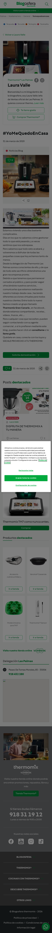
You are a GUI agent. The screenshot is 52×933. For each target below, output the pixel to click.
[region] (26, 466)
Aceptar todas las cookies (26, 478)
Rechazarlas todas (26, 470)
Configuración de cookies (26, 485)
